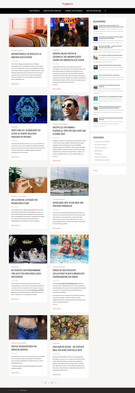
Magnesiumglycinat (33, 212)
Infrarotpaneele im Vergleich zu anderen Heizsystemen (26, 55)
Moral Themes (23, 390)
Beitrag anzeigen (15, 83)
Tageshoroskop (33, 143)
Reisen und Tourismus (59, 267)
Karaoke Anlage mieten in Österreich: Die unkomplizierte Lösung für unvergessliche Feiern (68, 57)
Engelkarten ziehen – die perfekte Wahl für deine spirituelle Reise (68, 348)
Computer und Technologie (52, 11)
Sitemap (95, 170)
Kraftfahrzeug (35, 11)
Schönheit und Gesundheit (74, 11)
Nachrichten (56, 50)
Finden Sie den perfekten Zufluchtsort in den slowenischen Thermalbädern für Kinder (68, 274)
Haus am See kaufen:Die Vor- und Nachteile (109, 75)
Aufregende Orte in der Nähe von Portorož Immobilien (68, 204)
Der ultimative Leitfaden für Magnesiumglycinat (24, 201)
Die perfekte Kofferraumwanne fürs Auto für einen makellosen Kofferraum (26, 274)
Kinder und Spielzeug (101, 147)
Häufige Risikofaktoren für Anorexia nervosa (24, 348)
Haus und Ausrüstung (93, 11)
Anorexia (31, 356)
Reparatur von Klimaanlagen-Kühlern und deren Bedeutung (111, 119)
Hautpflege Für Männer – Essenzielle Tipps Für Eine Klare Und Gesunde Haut (69, 131)
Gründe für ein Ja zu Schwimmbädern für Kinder (110, 97)
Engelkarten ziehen (63, 359)
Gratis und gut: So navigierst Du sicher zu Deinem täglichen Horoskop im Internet (25, 134)
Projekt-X (67, 3)
